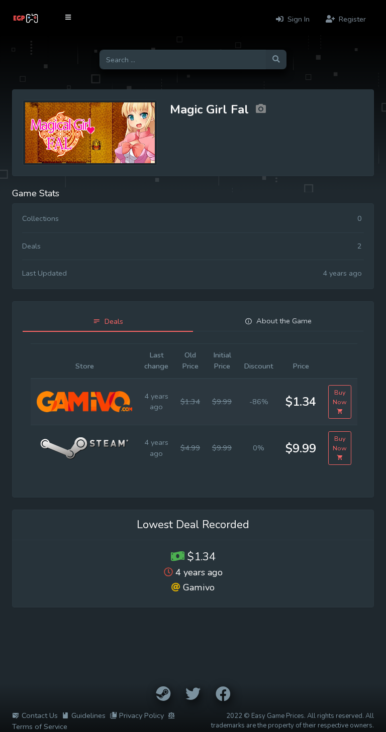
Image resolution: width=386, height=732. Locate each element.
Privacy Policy (141, 715)
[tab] (108, 321)
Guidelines (88, 715)
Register (351, 19)
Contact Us (40, 715)
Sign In (297, 19)
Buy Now (340, 397)
